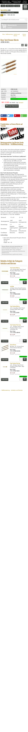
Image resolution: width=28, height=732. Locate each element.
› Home (3, 6)
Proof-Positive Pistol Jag (15, 363)
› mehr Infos (5, 282)
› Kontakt (17, 6)
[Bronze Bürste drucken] (22, 45)
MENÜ (25, 9)
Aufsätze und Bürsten (17, 390)
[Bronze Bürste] (9, 66)
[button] (4, 115)
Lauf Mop (12, 286)
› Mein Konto (9, 6)
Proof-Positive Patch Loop (15, 325)
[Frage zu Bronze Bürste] (25, 45)
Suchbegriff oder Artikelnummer (10, 19)
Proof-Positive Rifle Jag (15, 267)
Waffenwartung (6, 390)
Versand (21, 102)
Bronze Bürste (13, 344)
